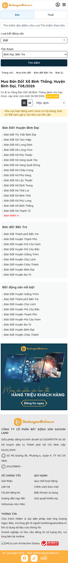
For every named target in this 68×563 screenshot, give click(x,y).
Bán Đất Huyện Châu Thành (21, 264)
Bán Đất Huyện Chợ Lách (20, 259)
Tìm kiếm (34, 62)
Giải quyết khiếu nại (46, 498)
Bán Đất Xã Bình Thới (17, 195)
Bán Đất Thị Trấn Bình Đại (20, 134)
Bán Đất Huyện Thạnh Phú (20, 239)
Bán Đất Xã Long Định (18, 144)
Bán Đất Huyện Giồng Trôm (21, 254)
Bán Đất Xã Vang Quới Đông (22, 165)
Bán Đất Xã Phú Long (17, 200)
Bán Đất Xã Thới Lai (16, 190)
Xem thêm (10, 215)
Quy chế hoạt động (45, 481)
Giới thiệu (53, 96)
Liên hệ (5, 486)
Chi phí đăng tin (10, 492)
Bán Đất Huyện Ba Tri (17, 274)
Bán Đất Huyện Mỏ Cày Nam (22, 244)
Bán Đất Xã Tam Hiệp (17, 139)
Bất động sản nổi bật (18, 287)
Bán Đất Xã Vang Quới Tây (21, 160)
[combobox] (34, 40)
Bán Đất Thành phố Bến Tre (21, 234)
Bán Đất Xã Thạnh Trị (17, 210)
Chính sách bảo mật (46, 486)
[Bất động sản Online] (16, 5)
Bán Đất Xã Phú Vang (17, 175)
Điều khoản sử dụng (46, 492)
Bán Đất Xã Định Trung (18, 185)
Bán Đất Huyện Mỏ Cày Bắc (22, 249)
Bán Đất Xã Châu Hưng (18, 170)
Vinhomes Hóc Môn (13, 504)
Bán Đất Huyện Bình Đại (20, 128)
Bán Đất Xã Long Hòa (18, 150)
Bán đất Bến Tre (14, 227)
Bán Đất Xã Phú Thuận (18, 155)
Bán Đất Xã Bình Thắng (18, 205)
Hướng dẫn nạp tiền (13, 498)
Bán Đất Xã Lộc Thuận (18, 180)
